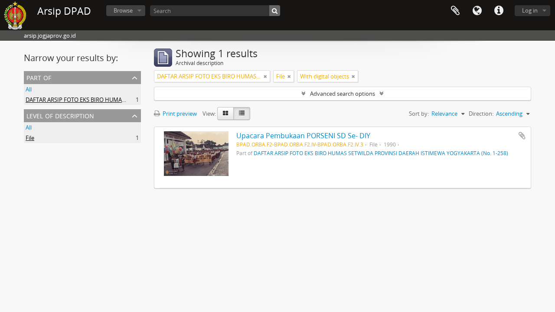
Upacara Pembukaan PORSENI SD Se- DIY (303, 135)
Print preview (179, 113)
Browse (123, 10)
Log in (530, 10)
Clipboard (455, 11)
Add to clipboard (522, 135)
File (30, 138)
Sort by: (419, 113)
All (29, 89)
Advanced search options (342, 94)
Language (477, 11)
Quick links (498, 11)
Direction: (481, 113)
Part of (38, 77)
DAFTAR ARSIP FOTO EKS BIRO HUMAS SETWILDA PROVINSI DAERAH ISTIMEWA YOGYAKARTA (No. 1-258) (381, 153)
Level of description (60, 115)
